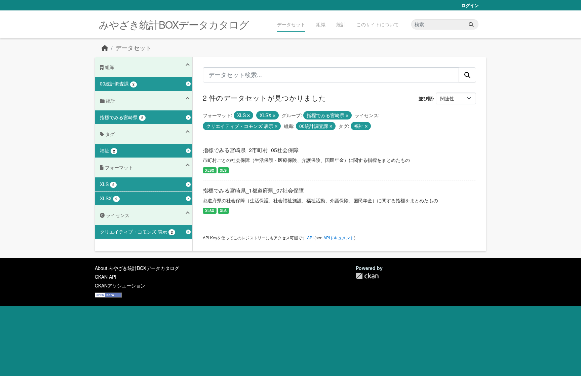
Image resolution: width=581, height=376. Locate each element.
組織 (320, 24)
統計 (341, 24)
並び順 (426, 98)
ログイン (470, 5)
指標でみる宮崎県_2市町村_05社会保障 (251, 150)
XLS (223, 170)
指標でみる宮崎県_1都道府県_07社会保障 (253, 190)
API (310, 237)
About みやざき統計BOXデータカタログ (137, 268)
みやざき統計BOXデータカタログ (174, 24)
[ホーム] (105, 47)
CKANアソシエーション (120, 285)
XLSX (209, 170)
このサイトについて (377, 24)
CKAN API (105, 276)
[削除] (248, 115)
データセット (291, 24)
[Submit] (471, 24)
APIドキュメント (338, 237)
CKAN (367, 275)
